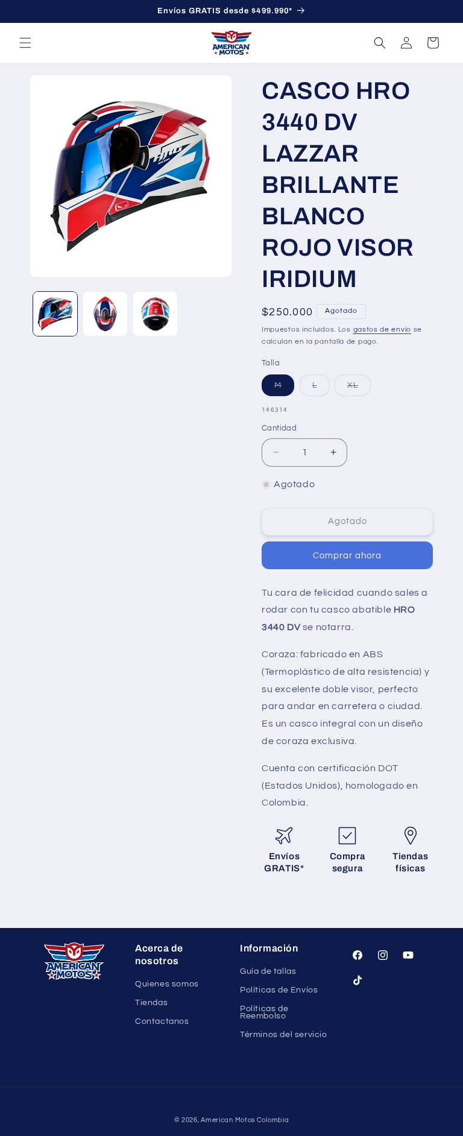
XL (359, 388)
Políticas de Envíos (279, 990)
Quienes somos (167, 984)
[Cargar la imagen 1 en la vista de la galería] (55, 314)
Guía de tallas (268, 972)
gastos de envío (382, 329)
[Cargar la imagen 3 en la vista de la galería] (155, 314)
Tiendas (151, 1003)
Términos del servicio (283, 1034)
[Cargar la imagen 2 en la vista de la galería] (105, 314)
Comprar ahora (347, 555)
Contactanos (162, 1021)
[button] (25, 43)
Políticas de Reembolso (264, 1012)
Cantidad (279, 428)
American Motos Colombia (245, 1120)
